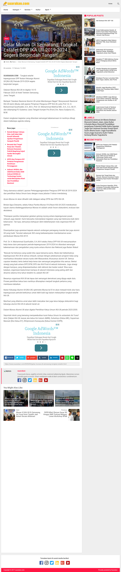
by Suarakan (113, 570)
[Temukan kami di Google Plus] (40, 380)
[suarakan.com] (19, 3)
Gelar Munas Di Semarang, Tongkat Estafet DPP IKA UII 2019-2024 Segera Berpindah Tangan (40, 50)
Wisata (94, 135)
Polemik (97, 126)
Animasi (96, 120)
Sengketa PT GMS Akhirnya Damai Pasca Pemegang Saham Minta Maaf (107, 60)
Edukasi (112, 120)
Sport (47, 10)
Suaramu (98, 133)
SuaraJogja (89, 133)
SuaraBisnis (111, 130)
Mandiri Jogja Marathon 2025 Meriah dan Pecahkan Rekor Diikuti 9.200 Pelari (107, 89)
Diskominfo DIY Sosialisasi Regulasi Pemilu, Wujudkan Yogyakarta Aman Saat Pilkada (106, 51)
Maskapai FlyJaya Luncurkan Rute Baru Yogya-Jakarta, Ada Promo (107, 79)
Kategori (16, 10)
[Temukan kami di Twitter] (29, 380)
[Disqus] (42, 452)
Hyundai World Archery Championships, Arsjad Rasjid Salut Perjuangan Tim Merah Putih (67, 402)
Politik (103, 126)
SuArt (105, 133)
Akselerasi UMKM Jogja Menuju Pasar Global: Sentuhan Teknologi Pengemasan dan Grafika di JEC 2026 (107, 99)
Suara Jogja (100, 130)
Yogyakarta (102, 135)
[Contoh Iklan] (62, 81)
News (6, 38)
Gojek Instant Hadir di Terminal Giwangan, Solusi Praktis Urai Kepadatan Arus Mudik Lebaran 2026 (106, 109)
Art (102, 120)
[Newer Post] (7, 410)
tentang (87, 135)
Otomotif (101, 124)
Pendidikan (109, 124)
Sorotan (27, 10)
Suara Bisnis (89, 130)
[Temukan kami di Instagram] (24, 380)
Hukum (95, 122)
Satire (109, 126)
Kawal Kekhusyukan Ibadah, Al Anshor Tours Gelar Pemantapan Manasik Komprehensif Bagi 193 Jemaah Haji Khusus (106, 32)
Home (110, 3)
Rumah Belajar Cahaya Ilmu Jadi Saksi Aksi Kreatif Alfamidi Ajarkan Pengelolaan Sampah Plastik (15, 136)
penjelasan (89, 126)
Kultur (38, 10)
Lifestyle (88, 124)
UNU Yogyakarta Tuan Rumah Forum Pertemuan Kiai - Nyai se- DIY (41, 403)
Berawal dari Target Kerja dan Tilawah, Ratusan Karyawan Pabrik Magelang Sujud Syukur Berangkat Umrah (107, 178)
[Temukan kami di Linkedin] (35, 380)
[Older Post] (76, 410)
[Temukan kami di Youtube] (46, 380)
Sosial (110, 128)
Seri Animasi (94, 128)
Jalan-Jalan (103, 122)
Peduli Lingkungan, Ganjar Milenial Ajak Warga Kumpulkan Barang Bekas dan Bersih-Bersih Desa (15, 402)
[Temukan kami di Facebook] (19, 380)
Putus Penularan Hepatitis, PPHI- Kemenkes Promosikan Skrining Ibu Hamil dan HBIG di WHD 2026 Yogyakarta (107, 188)
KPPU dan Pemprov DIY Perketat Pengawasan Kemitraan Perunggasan (106, 146)
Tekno (110, 133)
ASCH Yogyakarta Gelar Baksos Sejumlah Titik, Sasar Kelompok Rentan (106, 41)
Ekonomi (88, 122)
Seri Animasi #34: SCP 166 (104, 21)
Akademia (88, 120)
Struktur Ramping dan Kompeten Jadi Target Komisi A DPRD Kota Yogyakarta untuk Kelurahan (106, 70)
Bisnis (106, 120)
